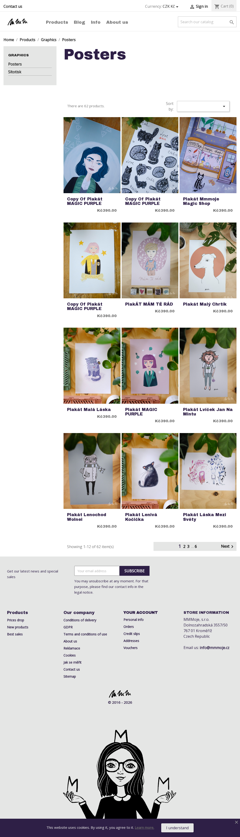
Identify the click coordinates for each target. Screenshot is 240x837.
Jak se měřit (73, 662)
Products (57, 22)
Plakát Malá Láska (89, 409)
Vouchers (131, 647)
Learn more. (144, 827)
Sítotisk (14, 71)
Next (228, 546)
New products (17, 627)
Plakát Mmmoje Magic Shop (201, 201)
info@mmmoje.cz (214, 647)
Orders (129, 626)
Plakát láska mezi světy (204, 517)
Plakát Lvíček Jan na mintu (208, 411)
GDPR (68, 627)
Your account (141, 612)
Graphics (18, 55)
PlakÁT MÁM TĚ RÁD (149, 304)
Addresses (131, 640)
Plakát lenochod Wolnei (86, 517)
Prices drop (15, 620)
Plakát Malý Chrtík (205, 304)
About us (117, 22)
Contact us (13, 6)
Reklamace (72, 648)
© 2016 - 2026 (120, 702)
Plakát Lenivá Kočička (141, 517)
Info (96, 22)
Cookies (70, 655)
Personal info (134, 619)
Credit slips (132, 633)
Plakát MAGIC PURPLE (141, 411)
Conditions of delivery (80, 620)
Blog (79, 22)
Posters (15, 64)
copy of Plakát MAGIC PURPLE (84, 201)
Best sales (15, 634)
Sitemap (70, 676)
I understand (177, 827)
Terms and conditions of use (85, 634)
